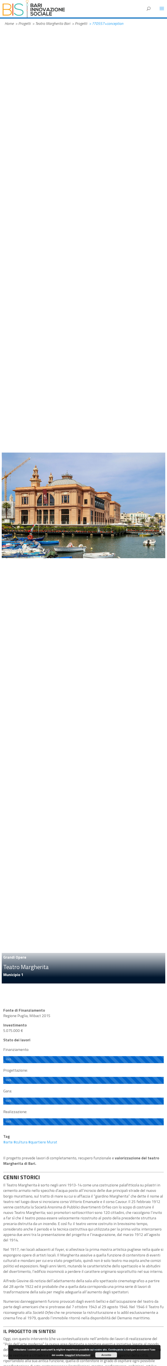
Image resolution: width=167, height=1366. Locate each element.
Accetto (106, 1355)
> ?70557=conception (106, 23)
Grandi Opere (14, 957)
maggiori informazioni (77, 1355)
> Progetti (23, 23)
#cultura (20, 1142)
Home (9, 23)
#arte (8, 1142)
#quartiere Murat (42, 1142)
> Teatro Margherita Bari (51, 23)
